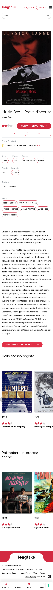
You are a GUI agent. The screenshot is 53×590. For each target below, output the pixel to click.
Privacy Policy (25, 573)
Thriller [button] (41, 160)
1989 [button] (5, 160)
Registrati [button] (29, 7)
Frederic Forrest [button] (10, 209)
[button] (34, 126)
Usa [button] (15, 160)
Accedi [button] (42, 7)
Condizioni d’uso (9, 573)
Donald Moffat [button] (28, 209)
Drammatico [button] (29, 160)
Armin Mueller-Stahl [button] (28, 203)
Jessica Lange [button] (9, 203)
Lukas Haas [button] (43, 209)
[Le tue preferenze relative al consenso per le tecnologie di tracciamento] (48, 585)
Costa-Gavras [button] (9, 186)
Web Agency (30, 576)
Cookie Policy (39, 573)
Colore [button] (16, 172)
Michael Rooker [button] (10, 215)
